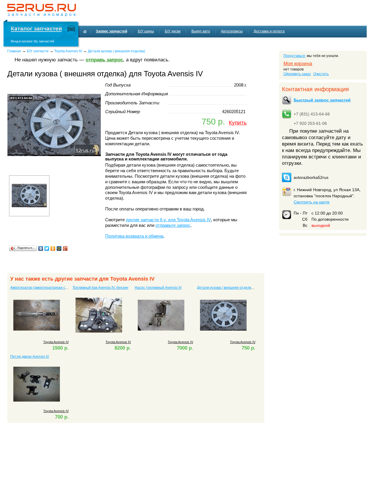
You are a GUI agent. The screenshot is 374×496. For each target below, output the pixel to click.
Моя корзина (297, 63)
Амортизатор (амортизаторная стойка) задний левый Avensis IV (63, 288)
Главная (14, 51)
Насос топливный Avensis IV (158, 288)
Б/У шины (146, 31)
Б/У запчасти (38, 51)
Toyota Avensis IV (68, 51)
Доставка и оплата (269, 31)
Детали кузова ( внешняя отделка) (116, 51)
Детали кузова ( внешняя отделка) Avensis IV (234, 288)
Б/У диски (173, 31)
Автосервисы (232, 31)
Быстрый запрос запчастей (322, 100)
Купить (238, 122)
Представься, (294, 56)
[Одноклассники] (53, 248)
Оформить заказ (297, 74)
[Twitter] (47, 248)
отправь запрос (104, 60)
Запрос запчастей (111, 31)
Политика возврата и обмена (134, 236)
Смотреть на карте (312, 202)
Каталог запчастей (36, 29)
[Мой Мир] (59, 248)
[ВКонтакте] (41, 248)
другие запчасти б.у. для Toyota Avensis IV (168, 219)
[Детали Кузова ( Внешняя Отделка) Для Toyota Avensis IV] (54, 170)
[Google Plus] (65, 248)
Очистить (321, 74)
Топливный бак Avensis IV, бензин (100, 288)
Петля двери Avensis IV (29, 357)
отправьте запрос (173, 225)
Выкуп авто (200, 31)
